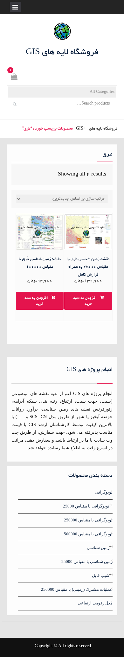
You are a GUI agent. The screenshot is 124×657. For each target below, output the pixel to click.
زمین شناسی (98, 547)
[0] (14, 78)
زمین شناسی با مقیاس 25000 (87, 561)
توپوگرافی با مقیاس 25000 (86, 506)
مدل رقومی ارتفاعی (95, 603)
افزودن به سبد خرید (85, 301)
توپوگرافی (104, 492)
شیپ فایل (100, 575)
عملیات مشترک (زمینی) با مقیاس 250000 (77, 589)
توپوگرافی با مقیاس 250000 (88, 520)
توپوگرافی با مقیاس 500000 (88, 534)
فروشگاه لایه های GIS (62, 52)
